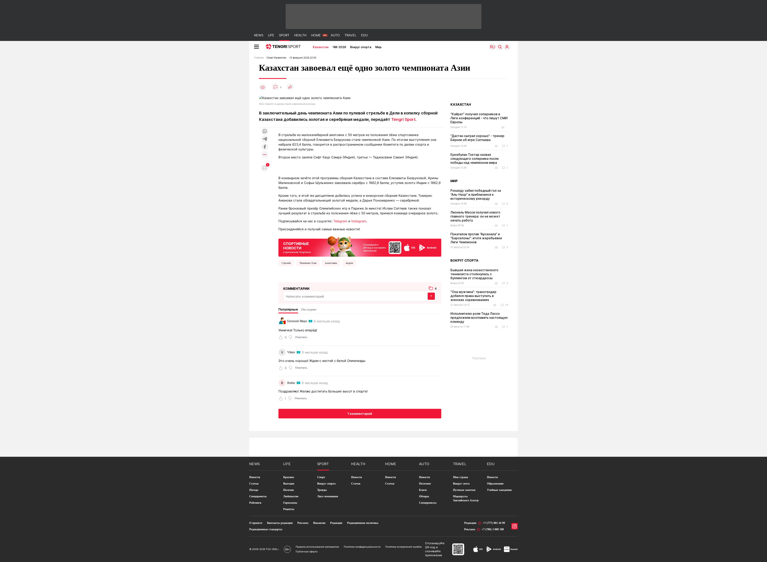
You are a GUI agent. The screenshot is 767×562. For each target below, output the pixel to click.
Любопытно (290, 496)
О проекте (255, 522)
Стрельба (286, 263)
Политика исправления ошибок (403, 546)
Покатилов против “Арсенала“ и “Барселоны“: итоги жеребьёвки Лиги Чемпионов (476, 238)
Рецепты (288, 509)
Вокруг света (461, 483)
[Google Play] (493, 549)
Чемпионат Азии (308, 263)
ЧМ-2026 (339, 47)
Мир (378, 47)
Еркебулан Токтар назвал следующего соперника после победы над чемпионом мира (474, 159)
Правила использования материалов (317, 546)
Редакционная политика (362, 522)
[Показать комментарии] (275, 87)
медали (349, 263)
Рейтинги (255, 502)
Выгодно (288, 483)
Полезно (288, 490)
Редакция (336, 522)
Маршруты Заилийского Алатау (466, 498)
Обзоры (424, 496)
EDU (364, 35)
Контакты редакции (280, 522)
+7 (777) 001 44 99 (494, 522)
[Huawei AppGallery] (511, 549)
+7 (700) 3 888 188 (493, 529)
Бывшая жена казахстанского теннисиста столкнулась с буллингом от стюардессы (474, 274)
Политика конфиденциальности (362, 546)
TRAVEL (350, 35)
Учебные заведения (499, 490)
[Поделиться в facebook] (264, 147)
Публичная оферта (307, 551)
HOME (316, 35)
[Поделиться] (290, 87)
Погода (253, 490)
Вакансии (319, 522)
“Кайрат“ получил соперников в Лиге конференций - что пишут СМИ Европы (479, 118)
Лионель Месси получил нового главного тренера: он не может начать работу (475, 216)
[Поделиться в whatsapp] (264, 131)
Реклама (302, 522)
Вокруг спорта (360, 47)
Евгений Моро (297, 321)
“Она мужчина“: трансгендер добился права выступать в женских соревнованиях (473, 296)
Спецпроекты (258, 496)
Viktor (291, 352)
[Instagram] (514, 526)
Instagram (358, 221)
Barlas (291, 382)
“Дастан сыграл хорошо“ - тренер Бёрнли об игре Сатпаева (477, 138)
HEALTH (300, 35)
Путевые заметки (464, 490)
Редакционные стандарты (265, 529)
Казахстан (321, 47)
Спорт (321, 477)
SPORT (284, 35)
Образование (495, 483)
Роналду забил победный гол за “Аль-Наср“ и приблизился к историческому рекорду (475, 195)
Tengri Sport (403, 119)
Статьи (253, 483)
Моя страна (460, 477)
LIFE (271, 35)
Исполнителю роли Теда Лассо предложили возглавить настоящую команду (479, 318)
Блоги (423, 490)
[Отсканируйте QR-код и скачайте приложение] (359, 246)
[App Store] (478, 549)
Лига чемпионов (327, 496)
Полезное (425, 483)
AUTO (335, 35)
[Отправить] (431, 296)
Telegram (340, 221)
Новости (254, 477)
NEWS (258, 35)
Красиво (288, 477)
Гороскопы (290, 502)
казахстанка (331, 263)
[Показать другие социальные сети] (264, 155)
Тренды (322, 490)
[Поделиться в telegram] (264, 139)
